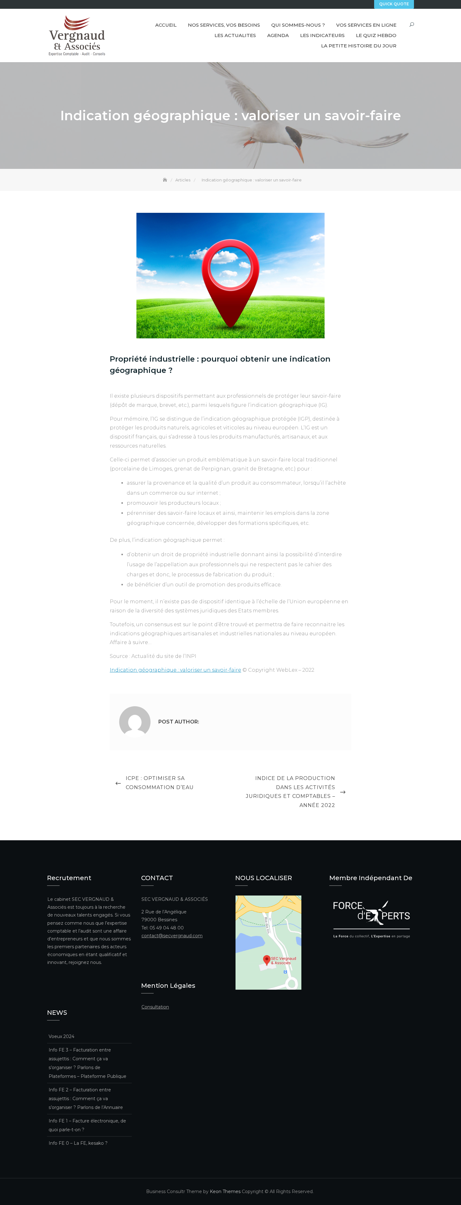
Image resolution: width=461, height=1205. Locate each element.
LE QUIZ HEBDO (376, 35)
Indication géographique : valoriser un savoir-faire (175, 670)
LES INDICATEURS (322, 35)
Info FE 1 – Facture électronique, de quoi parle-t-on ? (87, 1125)
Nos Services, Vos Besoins (224, 25)
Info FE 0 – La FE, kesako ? (78, 1143)
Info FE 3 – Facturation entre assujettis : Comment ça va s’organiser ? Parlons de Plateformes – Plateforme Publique (87, 1063)
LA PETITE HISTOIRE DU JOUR (358, 46)
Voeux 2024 (61, 1036)
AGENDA (278, 35)
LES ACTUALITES (235, 35)
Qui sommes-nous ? (298, 25)
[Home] (166, 179)
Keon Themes (225, 1191)
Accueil (166, 25)
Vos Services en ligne (366, 25)
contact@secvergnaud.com (172, 936)
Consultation (155, 1007)
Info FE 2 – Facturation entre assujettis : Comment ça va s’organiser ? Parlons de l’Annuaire (86, 1098)
